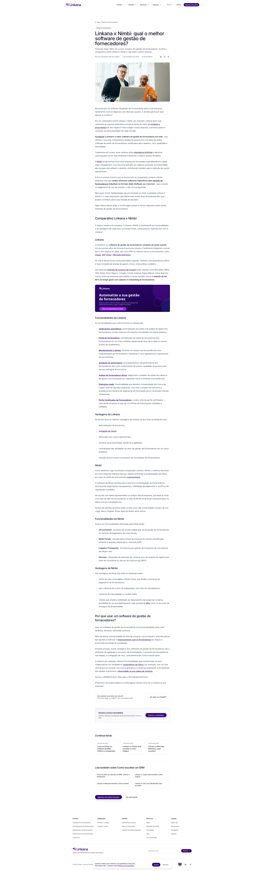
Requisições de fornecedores (82, 830)
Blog (98, 22)
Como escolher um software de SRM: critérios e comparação (113, 776)
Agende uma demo (191, 5)
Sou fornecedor (151, 837)
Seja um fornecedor (128, 826)
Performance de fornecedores (83, 834)
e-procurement (133, 477)
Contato (173, 834)
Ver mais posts (131, 797)
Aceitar (156, 865)
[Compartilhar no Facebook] (168, 56)
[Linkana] (73, 5)
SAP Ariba (106, 255)
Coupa (98, 255)
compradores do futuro (133, 664)
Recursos (143, 5)
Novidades (150, 830)
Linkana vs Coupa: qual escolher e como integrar (149, 776)
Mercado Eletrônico (122, 255)
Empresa (156, 5)
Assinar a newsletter (156, 715)
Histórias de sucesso (129, 822)
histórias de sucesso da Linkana (121, 270)
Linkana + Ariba (102, 826)
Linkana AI (76, 837)
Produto (119, 5)
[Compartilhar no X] (164, 56)
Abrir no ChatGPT (159, 697)
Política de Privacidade (126, 866)
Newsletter (174, 830)
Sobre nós (174, 822)
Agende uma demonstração (108, 797)
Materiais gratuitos (152, 826)
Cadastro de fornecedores (81, 822)
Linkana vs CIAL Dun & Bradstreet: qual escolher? (148, 784)
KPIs (148, 603)
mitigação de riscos (107, 431)
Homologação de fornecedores (83, 826)
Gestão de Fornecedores (109, 22)
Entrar (179, 5)
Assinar (185, 851)
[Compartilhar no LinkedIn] (161, 56)
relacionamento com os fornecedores (134, 640)
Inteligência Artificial (143, 152)
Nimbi (99, 161)
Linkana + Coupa (103, 822)
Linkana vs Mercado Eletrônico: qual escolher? (113, 783)
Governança (175, 826)
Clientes (131, 5)
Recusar (165, 865)
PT (170, 5)
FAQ (147, 834)
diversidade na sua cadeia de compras (135, 671)
